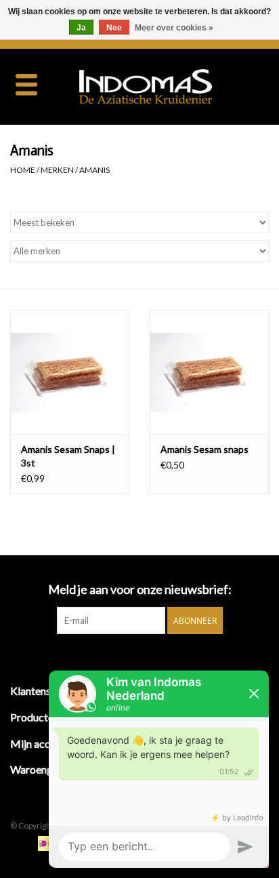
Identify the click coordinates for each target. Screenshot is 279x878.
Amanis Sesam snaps (204, 449)
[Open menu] (26, 84)
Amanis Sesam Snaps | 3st (68, 455)
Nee (114, 28)
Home (22, 170)
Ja (81, 28)
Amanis (94, 170)
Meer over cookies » (174, 28)
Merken (57, 170)
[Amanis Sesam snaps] (209, 372)
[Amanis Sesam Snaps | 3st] (69, 372)
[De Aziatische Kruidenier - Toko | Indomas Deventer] (166, 85)
